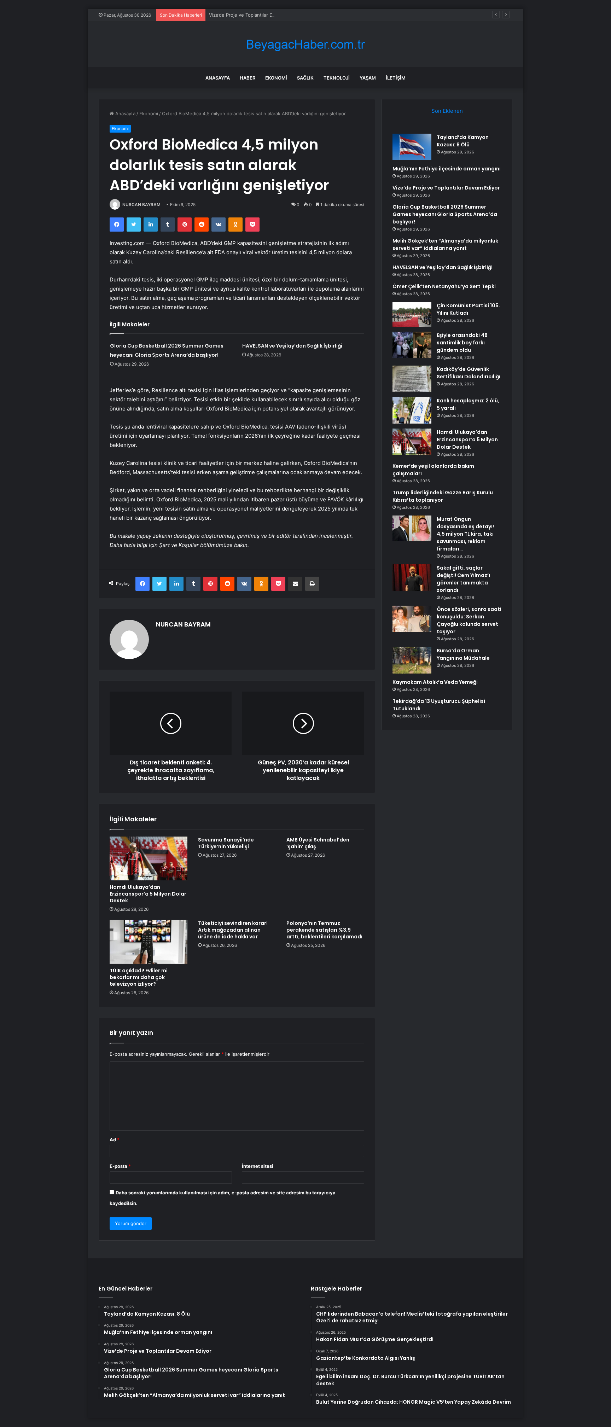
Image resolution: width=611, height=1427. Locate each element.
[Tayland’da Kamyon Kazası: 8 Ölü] (411, 147)
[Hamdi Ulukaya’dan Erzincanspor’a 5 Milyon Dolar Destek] (148, 858)
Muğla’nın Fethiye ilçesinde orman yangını (446, 168)
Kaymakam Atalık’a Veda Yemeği (435, 682)
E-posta (120, 1166)
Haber (247, 78)
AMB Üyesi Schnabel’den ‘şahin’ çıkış (317, 843)
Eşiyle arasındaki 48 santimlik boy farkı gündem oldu (462, 343)
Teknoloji (337, 78)
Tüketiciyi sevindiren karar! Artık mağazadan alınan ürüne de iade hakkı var (233, 930)
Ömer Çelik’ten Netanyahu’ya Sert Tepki (444, 286)
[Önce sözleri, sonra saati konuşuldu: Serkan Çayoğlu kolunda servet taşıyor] (411, 619)
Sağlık (305, 78)
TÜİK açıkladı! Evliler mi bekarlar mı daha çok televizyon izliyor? (139, 977)
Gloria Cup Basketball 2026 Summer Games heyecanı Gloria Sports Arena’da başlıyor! (444, 214)
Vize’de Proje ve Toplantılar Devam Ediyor (254, 15)
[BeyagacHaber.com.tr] (305, 44)
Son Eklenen (447, 110)
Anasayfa (217, 78)
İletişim (396, 78)
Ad (115, 1139)
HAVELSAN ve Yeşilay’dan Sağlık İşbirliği (292, 345)
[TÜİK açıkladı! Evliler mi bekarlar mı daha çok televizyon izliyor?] (148, 942)
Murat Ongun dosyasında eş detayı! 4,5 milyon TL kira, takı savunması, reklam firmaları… (465, 534)
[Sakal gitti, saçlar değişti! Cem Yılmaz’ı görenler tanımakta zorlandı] (411, 577)
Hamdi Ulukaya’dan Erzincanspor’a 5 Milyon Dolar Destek (148, 894)
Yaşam (368, 78)
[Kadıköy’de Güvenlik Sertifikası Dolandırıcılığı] (411, 379)
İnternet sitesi (257, 1166)
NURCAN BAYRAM (141, 204)
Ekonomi (276, 78)
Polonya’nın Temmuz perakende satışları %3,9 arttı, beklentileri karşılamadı (324, 930)
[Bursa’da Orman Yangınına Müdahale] (411, 660)
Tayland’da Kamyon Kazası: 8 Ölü (463, 141)
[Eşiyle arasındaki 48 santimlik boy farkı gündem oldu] (411, 345)
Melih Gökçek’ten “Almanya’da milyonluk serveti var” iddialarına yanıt (445, 244)
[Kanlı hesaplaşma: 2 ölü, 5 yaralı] (411, 410)
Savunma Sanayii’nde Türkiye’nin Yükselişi (226, 843)
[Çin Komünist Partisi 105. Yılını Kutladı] (411, 314)
